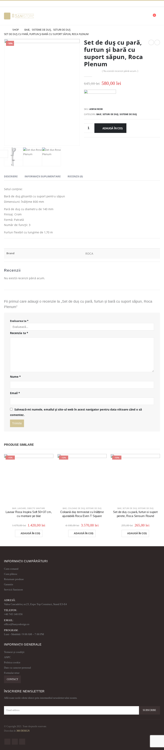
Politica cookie (12, 662)
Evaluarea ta (19, 321)
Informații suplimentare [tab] (43, 176)
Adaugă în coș (112, 128)
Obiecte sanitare (36, 508)
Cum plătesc (10, 573)
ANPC (7, 657)
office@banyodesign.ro (16, 624)
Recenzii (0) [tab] (75, 176)
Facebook (7, 742)
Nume (15, 377)
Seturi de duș (110, 114)
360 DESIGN (23, 731)
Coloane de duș (76, 508)
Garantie (8, 584)
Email (15, 393)
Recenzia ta (19, 333)
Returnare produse (14, 579)
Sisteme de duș (128, 114)
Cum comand (11, 568)
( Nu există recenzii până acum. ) (120, 71)
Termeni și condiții (14, 652)
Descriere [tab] (11, 176)
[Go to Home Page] (5, 30)
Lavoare (21, 508)
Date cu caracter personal (17, 667)
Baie (98, 114)
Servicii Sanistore (13, 589)
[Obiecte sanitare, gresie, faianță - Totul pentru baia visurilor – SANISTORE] (23, 16)
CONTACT (12, 679)
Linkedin (22, 742)
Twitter (15, 742)
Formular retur (11, 672)
